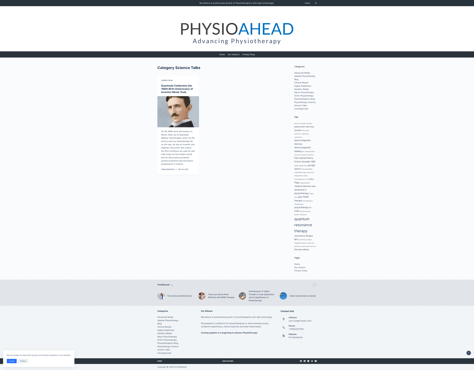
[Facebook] (301, 361)
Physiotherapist (308, 201)
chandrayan (298, 137)
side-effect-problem (305, 239)
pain (300, 197)
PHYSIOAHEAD (296, 337)
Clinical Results (301, 82)
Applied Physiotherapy (304, 76)
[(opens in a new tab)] (178, 111)
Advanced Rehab (302, 73)
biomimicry (297, 134)
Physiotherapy (298, 204)
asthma (296, 123)
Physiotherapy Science (305, 102)
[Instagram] (308, 361)
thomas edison (301, 249)
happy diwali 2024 (308, 172)
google (296, 165)
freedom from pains (307, 155)
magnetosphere (305, 183)
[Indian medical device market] (283, 296)
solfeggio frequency (300, 243)
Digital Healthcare (302, 86)
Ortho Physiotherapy (304, 95)
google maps (303, 165)
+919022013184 (296, 329)
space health (305, 246)
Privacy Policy (249, 54)
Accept (11, 361)
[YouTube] (316, 361)
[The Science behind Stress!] (161, 296)
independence (298, 176)
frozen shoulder (302, 161)
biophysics (305, 134)
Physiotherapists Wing (304, 99)
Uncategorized (301, 108)
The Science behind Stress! (179, 296)
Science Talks (167, 80)
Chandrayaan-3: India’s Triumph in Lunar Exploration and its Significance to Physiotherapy (261, 296)
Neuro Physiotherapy (304, 92)
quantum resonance (300, 214)
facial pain (297, 155)
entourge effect (310, 151)
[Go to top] (468, 353)
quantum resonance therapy (303, 225)
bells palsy (305, 130)
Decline (23, 361)
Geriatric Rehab (301, 89)
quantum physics (305, 211)
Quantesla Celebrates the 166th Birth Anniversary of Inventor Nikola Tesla (177, 89)
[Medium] (312, 361)
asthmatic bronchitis (305, 123)
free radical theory (303, 158)
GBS (313, 161)
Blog (296, 79)
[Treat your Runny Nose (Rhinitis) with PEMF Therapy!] (202, 296)
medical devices (302, 186)
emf (303, 151)
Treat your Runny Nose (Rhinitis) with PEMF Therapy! (221, 296)
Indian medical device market (302, 296)
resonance (299, 235)
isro (307, 179)
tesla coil (313, 246)
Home (307, 3)
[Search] (316, 3)
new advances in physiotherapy (305, 190)
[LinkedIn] (305, 361)
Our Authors (233, 54)
